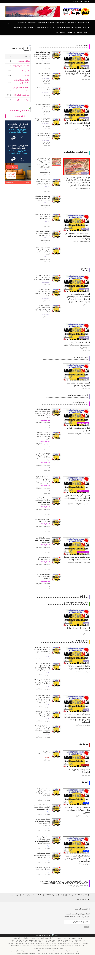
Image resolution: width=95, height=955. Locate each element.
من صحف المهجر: (23, 99)
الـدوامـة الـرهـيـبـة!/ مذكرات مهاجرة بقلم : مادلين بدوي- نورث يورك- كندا (42, 308)
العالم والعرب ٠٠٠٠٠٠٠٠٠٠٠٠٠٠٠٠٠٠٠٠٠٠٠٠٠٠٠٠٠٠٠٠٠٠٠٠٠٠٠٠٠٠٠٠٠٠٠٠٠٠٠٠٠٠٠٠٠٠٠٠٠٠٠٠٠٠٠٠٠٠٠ (63, 46)
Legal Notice (82, 899)
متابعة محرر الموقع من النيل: (21, 89)
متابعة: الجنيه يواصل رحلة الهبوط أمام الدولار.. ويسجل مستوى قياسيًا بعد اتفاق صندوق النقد (42, 698)
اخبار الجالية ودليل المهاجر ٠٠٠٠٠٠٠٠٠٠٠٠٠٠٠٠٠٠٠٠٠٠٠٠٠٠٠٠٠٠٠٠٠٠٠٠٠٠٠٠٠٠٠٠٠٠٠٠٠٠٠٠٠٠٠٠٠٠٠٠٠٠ (66, 153)
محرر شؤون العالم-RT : (21, 95)
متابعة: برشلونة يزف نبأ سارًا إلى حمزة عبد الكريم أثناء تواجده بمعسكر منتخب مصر (42, 822)
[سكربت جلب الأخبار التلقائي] (45, 935)
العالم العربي (84, 66)
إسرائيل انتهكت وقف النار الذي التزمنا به (77, 124)
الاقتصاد (86, 661)
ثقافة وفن (60, 27)
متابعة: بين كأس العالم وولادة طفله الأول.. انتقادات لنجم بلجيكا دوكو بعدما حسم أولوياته (42, 840)
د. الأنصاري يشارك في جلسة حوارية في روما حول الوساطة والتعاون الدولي (43, 435)
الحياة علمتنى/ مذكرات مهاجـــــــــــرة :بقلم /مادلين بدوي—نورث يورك (77, 345)
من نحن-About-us (52, 895)
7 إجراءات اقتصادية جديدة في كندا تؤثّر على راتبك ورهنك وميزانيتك (77, 236)
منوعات (86, 623)
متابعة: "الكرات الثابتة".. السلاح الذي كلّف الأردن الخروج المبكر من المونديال (77, 858)
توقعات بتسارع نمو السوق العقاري (44, 74)
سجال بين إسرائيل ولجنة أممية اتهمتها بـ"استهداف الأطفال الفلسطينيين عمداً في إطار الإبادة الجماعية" (42, 55)
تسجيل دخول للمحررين (17, 895)
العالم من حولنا (46, 61)
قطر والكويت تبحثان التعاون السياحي (78, 429)
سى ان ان (26, 75)
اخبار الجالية (85, 173)
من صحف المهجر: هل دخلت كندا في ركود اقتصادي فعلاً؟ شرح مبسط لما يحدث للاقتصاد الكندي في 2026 (42, 162)
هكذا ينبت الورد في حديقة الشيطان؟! (79, 771)
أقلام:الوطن (31, 22)
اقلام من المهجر (83, 289)
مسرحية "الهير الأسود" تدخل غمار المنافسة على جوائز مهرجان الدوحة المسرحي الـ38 (42, 501)
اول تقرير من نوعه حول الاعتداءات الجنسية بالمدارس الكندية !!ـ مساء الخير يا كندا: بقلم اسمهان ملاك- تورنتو (78, 298)
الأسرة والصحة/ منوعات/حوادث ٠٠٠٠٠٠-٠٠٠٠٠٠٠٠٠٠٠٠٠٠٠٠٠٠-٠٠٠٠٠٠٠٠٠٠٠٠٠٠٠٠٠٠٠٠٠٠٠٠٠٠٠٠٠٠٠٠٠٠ (67, 603)
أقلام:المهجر (42, 22)
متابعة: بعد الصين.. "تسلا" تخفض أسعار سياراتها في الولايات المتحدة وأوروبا (42, 681)
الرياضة (16, 27)
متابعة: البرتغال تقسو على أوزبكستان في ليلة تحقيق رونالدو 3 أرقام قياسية (42, 807)
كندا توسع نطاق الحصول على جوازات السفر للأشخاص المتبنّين (42, 216)
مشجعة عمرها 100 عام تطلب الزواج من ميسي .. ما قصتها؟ (42, 576)
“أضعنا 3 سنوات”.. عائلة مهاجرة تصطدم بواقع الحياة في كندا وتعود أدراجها (43, 250)
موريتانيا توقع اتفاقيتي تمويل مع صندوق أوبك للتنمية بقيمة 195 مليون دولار (43, 456)
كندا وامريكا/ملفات (83, 423)
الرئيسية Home (83, 22)
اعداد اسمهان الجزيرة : (21, 65)
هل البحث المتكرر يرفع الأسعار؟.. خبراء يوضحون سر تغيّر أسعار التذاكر (42, 181)
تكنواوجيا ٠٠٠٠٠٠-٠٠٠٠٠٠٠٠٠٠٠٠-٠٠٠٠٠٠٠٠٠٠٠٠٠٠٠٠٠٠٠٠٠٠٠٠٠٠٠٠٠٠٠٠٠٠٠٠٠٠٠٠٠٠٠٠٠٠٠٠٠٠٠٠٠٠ (62, 596)
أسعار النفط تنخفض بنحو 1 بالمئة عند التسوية (42, 520)
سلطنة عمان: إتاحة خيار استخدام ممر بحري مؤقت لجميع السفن (42, 540)
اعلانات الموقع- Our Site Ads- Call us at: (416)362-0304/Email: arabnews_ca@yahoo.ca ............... (64, 882)
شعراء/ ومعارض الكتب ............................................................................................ (67, 396)
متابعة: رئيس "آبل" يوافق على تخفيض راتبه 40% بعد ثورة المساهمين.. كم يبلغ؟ (42, 650)
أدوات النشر (39, 895)
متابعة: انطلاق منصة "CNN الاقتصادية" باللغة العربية (79, 667)
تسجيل (74, 1)
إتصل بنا (63, 895)
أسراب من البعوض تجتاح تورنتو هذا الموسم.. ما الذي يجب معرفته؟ (43, 233)
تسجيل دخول (84, 1)
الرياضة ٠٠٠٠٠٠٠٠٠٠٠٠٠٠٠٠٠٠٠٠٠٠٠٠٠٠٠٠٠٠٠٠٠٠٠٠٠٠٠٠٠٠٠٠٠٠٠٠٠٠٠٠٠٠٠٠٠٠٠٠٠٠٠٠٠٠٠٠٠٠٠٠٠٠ (62, 783)
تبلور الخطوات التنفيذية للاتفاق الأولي (43, 105)
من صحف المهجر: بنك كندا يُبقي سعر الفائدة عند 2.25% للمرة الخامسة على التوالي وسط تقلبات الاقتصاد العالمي (77, 181)
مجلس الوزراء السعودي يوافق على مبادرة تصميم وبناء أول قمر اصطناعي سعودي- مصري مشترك (42, 479)
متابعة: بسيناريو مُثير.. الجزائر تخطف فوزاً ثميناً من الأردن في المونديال (42, 855)
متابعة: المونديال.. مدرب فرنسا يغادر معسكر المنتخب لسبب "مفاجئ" (77, 810)
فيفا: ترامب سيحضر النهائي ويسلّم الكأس (43, 558)
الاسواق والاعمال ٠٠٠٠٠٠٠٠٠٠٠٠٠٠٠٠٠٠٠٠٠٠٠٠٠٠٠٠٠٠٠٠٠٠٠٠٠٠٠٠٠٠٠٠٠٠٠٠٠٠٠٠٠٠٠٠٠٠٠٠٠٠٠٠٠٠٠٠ (64, 641)
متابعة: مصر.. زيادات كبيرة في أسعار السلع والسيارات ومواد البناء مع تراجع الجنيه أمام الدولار (42, 666)
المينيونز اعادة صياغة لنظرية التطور (78, 629)
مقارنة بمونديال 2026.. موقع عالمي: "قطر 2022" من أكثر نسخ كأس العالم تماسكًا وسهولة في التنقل (42, 413)
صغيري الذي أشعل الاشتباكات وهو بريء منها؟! (43, 753)
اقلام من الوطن (84, 378)
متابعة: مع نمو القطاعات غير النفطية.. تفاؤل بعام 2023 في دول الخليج (42, 713)
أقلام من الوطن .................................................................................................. (65, 358)
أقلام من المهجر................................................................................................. (62, 269)
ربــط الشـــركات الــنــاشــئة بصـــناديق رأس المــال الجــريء (42, 135)
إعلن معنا (72, 895)
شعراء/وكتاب (21, 22)
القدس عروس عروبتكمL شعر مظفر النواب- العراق (78, 384)
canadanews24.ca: (24, 61)
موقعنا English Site (63, 32)
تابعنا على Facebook (18, 110)
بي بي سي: (25, 70)
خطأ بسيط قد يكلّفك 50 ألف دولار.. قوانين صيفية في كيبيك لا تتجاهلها (42, 198)
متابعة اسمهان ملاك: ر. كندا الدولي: (22, 81)
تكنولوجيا (69, 27)
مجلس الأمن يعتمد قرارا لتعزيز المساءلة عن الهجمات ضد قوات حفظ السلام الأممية (77, 498)
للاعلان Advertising (80, 32)
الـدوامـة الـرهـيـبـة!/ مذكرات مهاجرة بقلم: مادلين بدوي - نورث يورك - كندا (42, 292)
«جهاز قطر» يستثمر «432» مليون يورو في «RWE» (42, 119)
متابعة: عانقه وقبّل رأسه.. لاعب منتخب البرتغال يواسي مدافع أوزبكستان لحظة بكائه (42, 792)
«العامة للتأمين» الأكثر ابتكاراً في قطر (43, 89)
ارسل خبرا (30, 895)
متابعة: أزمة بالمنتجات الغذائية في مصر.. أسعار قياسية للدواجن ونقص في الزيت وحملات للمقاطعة (77, 718)
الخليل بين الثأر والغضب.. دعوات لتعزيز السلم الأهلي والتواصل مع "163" (77, 73)
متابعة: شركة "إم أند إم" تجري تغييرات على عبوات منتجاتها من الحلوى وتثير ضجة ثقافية (42, 729)
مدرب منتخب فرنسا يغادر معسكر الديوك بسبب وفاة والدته (77, 558)
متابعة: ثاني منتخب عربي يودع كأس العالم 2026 (42, 868)
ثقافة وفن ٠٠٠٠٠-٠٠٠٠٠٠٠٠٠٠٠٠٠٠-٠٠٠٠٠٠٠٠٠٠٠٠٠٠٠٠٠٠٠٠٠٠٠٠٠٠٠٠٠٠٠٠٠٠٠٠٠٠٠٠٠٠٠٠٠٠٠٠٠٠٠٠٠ (62, 745)
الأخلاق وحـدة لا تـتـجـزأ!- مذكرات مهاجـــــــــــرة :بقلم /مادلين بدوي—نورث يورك (42, 277)
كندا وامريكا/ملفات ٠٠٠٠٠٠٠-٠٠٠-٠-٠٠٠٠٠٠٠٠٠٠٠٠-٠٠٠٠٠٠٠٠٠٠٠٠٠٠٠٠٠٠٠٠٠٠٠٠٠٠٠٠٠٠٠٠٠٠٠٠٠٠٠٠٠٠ (64, 403)
